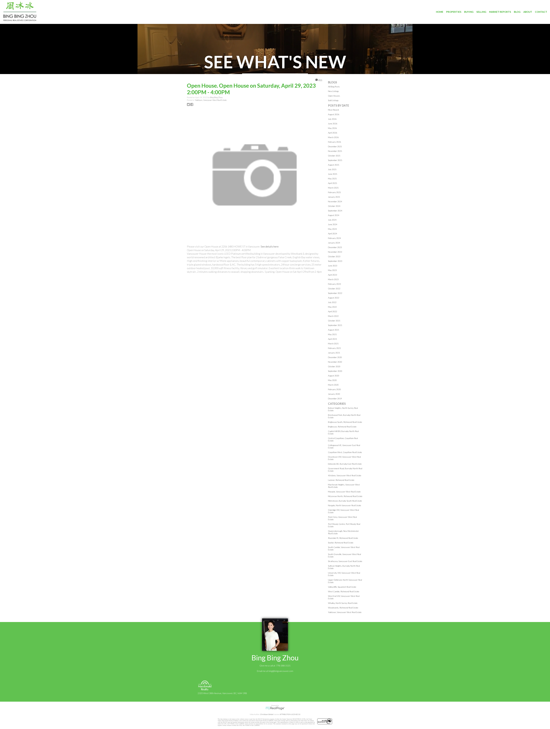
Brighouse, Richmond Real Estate (342, 426)
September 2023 (335, 261)
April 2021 (332, 339)
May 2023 (332, 270)
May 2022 (332, 307)
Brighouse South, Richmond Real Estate (345, 422)
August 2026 (333, 114)
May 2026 (332, 128)
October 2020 (334, 366)
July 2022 (332, 302)
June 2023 (332, 265)
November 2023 (335, 252)
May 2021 (332, 334)
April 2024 (332, 233)
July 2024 (332, 220)
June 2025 (332, 174)
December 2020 (335, 357)
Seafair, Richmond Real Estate (340, 542)
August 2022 (333, 297)
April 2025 (332, 183)
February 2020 (334, 389)
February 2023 (334, 284)
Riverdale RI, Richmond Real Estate (343, 538)
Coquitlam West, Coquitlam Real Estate (345, 452)
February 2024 (334, 238)
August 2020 (333, 375)
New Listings (333, 91)
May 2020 (332, 380)
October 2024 (334, 206)
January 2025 (334, 197)
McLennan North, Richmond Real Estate (345, 496)
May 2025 (332, 178)
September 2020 (335, 371)
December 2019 (335, 398)
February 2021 (334, 348)
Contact (541, 11)
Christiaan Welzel (266, 714)
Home (439, 11)
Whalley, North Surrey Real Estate (343, 603)
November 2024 (335, 201)
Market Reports (500, 11)
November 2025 (335, 151)
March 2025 (333, 187)
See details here (270, 246)
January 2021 (334, 352)
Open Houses (334, 96)
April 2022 (332, 311)
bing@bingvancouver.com (281, 671)
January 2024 (334, 242)
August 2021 (333, 330)
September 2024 (335, 210)
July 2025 (332, 169)
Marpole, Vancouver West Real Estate (344, 491)
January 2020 (334, 394)
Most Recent (333, 110)
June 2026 (332, 123)
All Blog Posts (334, 86)
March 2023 (333, 279)
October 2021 (334, 320)
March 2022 (333, 316)
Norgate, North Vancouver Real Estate (344, 505)
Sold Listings (333, 100)
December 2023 (335, 247)
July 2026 (332, 119)
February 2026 (334, 142)
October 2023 (334, 256)
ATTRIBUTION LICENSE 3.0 (290, 714)
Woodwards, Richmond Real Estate (343, 607)
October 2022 (334, 288)
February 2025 (334, 192)
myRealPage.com (275, 708)
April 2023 (332, 275)
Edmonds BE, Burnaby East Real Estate (345, 464)
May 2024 (332, 229)
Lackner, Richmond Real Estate (341, 480)
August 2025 (333, 165)
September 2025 (335, 160)
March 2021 (333, 343)
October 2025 (334, 155)
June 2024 (332, 224)
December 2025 (335, 146)
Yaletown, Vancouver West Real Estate (211, 100)
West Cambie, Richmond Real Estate (343, 591)
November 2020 (335, 362)
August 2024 (333, 215)
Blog (517, 11)
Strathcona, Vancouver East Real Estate (345, 561)
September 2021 (335, 325)
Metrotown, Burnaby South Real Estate (345, 501)
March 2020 (333, 385)
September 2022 (335, 293)
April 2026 (332, 132)
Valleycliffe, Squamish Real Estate (342, 587)
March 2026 (333, 137)
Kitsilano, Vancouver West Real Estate (344, 475)
